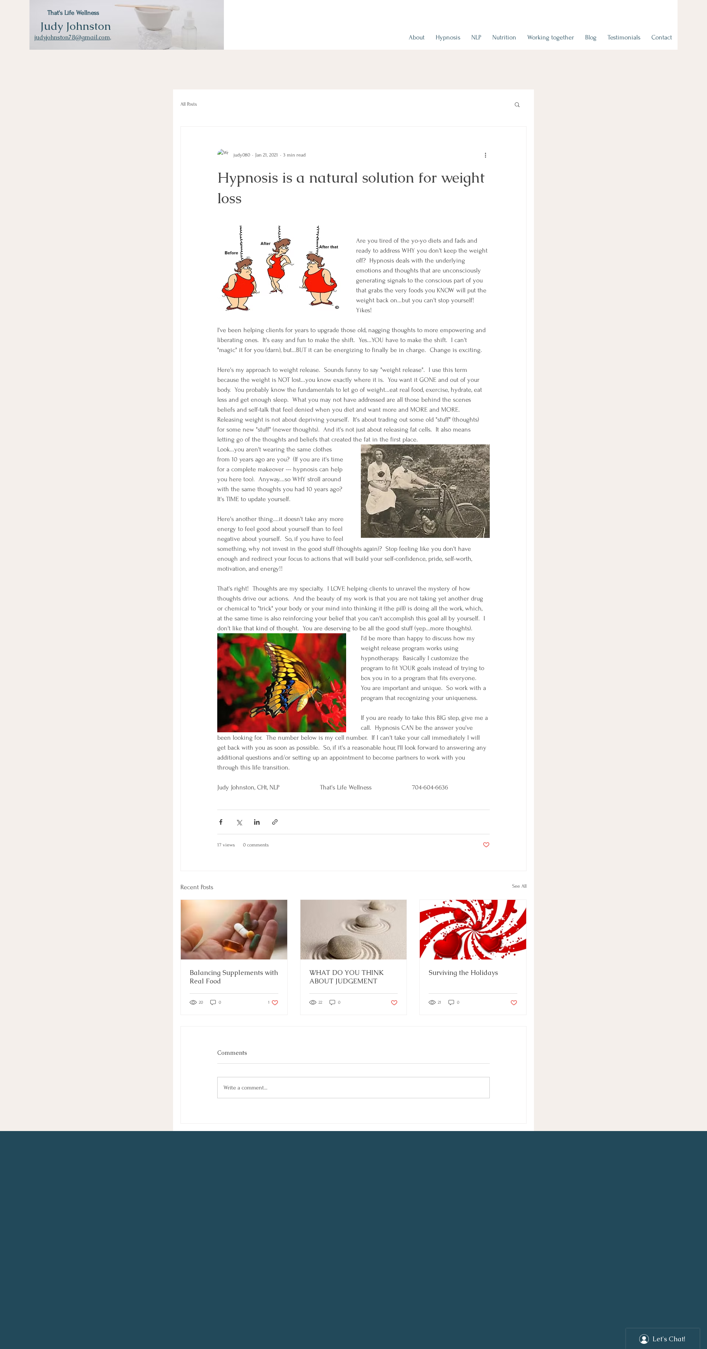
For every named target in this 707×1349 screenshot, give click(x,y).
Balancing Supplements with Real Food (234, 976)
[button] (517, 104)
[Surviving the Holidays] (473, 929)
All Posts (188, 104)
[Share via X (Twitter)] (238, 821)
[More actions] (485, 154)
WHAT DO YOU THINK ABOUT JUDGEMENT (346, 976)
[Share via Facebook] (220, 821)
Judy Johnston (75, 26)
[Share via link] (274, 821)
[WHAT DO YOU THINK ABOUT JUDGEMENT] (353, 929)
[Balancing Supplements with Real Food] (234, 929)
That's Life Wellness (73, 12)
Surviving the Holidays (463, 972)
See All (519, 886)
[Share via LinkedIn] (256, 821)
